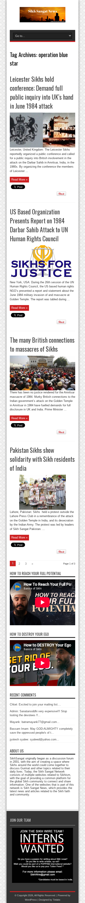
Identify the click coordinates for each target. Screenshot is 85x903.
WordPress (31, 899)
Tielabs (56, 899)
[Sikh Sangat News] (42, 19)
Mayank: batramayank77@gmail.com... (35, 722)
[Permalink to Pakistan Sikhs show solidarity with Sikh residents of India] (42, 509)
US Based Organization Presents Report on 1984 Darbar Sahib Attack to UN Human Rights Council (39, 225)
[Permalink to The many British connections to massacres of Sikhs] (42, 389)
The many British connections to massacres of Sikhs (42, 344)
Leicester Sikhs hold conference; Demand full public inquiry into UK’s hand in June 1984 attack (41, 92)
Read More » (19, 179)
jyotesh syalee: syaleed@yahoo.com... (34, 739)
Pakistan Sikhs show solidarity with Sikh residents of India (42, 459)
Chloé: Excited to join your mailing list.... (35, 704)
